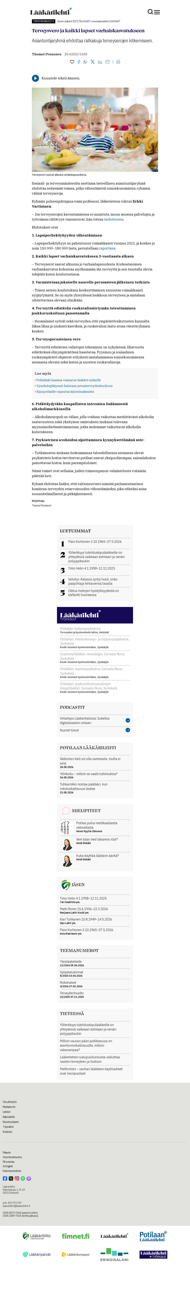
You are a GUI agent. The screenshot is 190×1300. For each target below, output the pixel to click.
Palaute (7, 1152)
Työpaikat (8, 1126)
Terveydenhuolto (43, 21)
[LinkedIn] (100, 62)
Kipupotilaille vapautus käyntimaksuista (65, 391)
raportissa (107, 248)
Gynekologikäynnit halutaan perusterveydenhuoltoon (75, 386)
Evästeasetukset (12, 1171)
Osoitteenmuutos (12, 1157)
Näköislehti (9, 1117)
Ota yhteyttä (10, 1102)
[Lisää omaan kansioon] (72, 62)
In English (8, 1166)
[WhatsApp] (85, 62)
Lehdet (6, 1112)
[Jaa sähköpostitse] (107, 62)
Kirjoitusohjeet (11, 1122)
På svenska (8, 1161)
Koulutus (7, 1131)
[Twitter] (93, 62)
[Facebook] (79, 62)
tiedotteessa (114, 219)
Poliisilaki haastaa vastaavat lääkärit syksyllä (69, 380)
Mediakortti (9, 1107)
